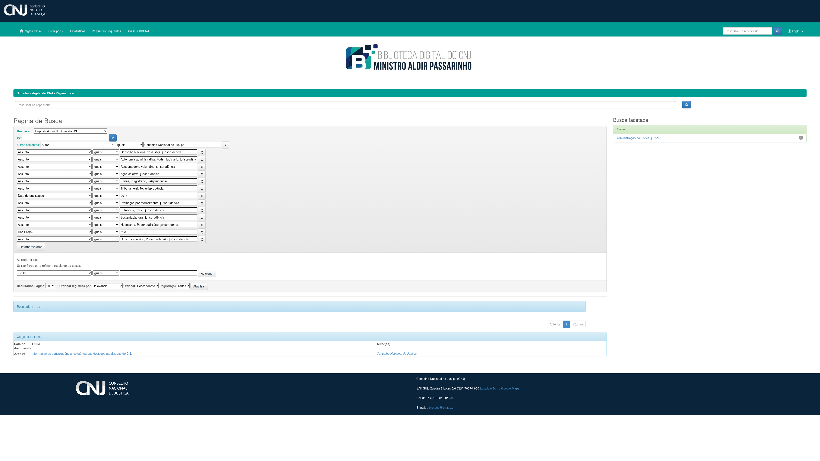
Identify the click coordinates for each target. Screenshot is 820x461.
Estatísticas (77, 31)
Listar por (55, 31)
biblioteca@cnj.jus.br (441, 407)
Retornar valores (31, 247)
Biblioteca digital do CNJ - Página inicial (46, 93)
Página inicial (32, 31)
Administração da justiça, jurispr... (639, 138)
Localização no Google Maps (499, 388)
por (19, 137)
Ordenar (129, 286)
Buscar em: (25, 131)
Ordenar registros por (75, 286)
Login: (796, 31)
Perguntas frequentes (106, 31)
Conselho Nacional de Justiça (397, 353)
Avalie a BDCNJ (138, 31)
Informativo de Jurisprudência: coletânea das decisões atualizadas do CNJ (82, 353)
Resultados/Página (30, 286)
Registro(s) (168, 286)
